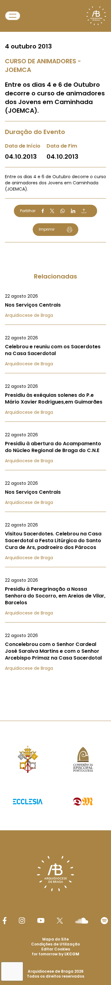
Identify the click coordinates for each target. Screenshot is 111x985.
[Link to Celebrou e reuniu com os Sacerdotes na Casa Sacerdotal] (55, 351)
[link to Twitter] (60, 920)
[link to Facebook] (4, 920)
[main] (55, 348)
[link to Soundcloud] (81, 920)
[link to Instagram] (22, 920)
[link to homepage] (96, 16)
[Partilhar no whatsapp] (62, 211)
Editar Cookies (55, 949)
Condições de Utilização (55, 944)
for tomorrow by (55, 954)
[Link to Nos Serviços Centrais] (55, 305)
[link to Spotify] (104, 920)
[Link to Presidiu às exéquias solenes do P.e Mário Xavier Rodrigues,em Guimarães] (55, 399)
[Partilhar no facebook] (43, 211)
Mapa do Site (55, 939)
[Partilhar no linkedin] (73, 211)
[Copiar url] (83, 211)
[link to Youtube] (40, 920)
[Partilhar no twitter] (52, 211)
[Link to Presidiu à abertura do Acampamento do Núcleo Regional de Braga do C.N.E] (55, 448)
